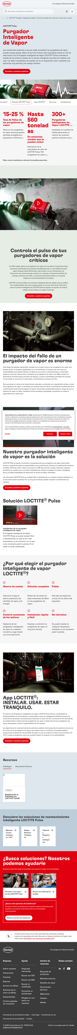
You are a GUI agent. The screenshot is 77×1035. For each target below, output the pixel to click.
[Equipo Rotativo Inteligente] (29, 836)
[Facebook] (64, 968)
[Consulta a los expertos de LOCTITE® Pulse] (15, 885)
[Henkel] (8, 950)
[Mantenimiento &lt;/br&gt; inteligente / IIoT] (11, 836)
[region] (38, 425)
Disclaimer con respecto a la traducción (39, 938)
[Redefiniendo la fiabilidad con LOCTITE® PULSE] (14, 788)
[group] (38, 788)
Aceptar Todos (65, 434)
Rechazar (50, 434)
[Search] (6, 11)
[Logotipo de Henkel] (7, 3)
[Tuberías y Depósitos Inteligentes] (48, 836)
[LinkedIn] (60, 968)
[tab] (7, 766)
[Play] (38, 203)
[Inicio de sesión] (67, 11)
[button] (23, 138)
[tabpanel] (38, 789)
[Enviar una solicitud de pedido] (43, 885)
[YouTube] (68, 968)
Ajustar (7, 434)
